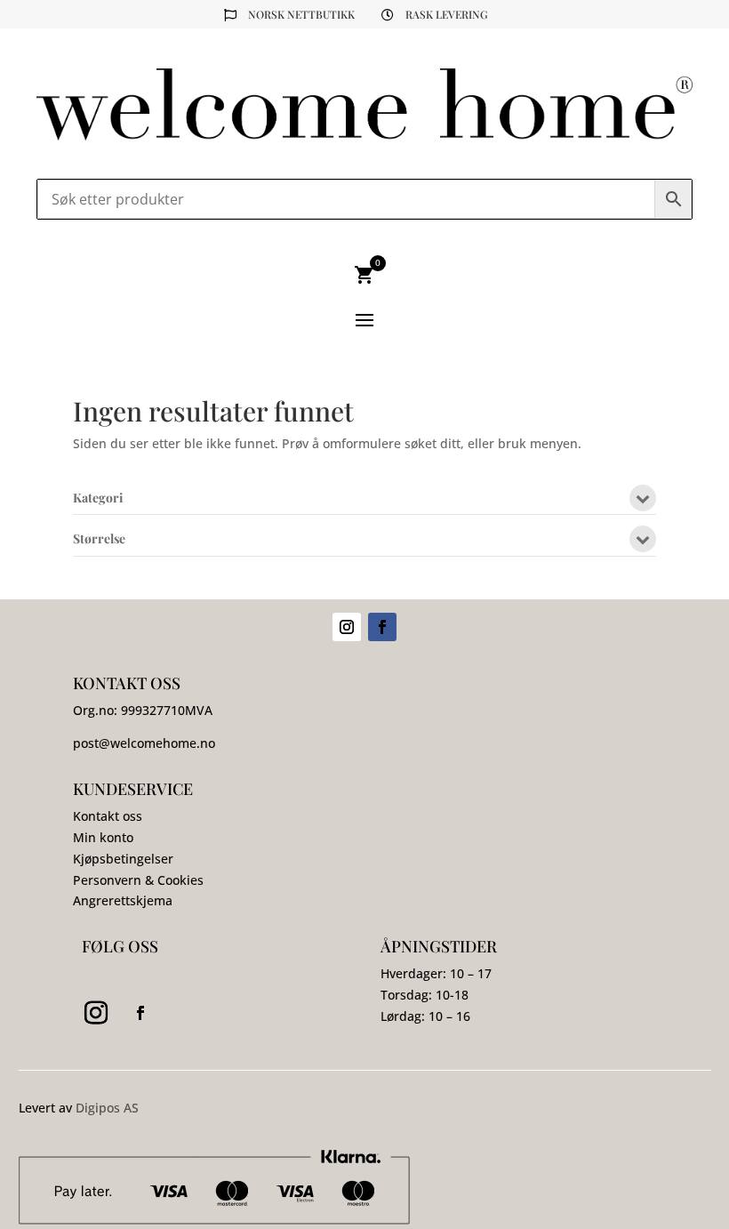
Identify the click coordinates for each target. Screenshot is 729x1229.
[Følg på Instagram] (346, 627)
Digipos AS (107, 1107)
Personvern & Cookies (138, 880)
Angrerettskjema (122, 900)
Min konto (103, 837)
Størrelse (99, 540)
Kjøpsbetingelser (123, 858)
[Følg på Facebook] (382, 627)
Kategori (98, 499)
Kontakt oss (107, 815)
